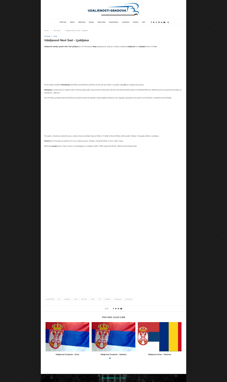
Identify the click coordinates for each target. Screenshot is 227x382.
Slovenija (125, 22)
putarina (107, 299)
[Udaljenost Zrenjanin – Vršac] (67, 336)
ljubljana (67, 299)
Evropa (135, 22)
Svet (144, 22)
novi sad (84, 299)
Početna (62, 22)
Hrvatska (81, 22)
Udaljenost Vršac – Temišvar (159, 354)
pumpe (93, 299)
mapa (75, 299)
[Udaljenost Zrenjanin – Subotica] (113, 336)
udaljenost (129, 299)
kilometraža (50, 299)
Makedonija (113, 22)
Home (46, 30)
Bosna (91, 22)
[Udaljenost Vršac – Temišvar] (159, 336)
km (59, 299)
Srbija (72, 22)
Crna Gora (101, 22)
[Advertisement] (113, 66)
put (100, 299)
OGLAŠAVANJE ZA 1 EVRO (113, 378)
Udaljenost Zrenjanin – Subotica (113, 354)
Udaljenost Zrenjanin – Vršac (67, 354)
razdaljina (117, 299)
